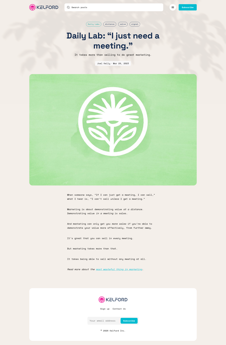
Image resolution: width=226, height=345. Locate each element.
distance (109, 24)
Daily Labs (94, 24)
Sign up (104, 308)
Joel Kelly (103, 63)
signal (134, 24)
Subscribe (129, 320)
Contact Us (119, 308)
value (123, 24)
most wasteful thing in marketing (119, 269)
